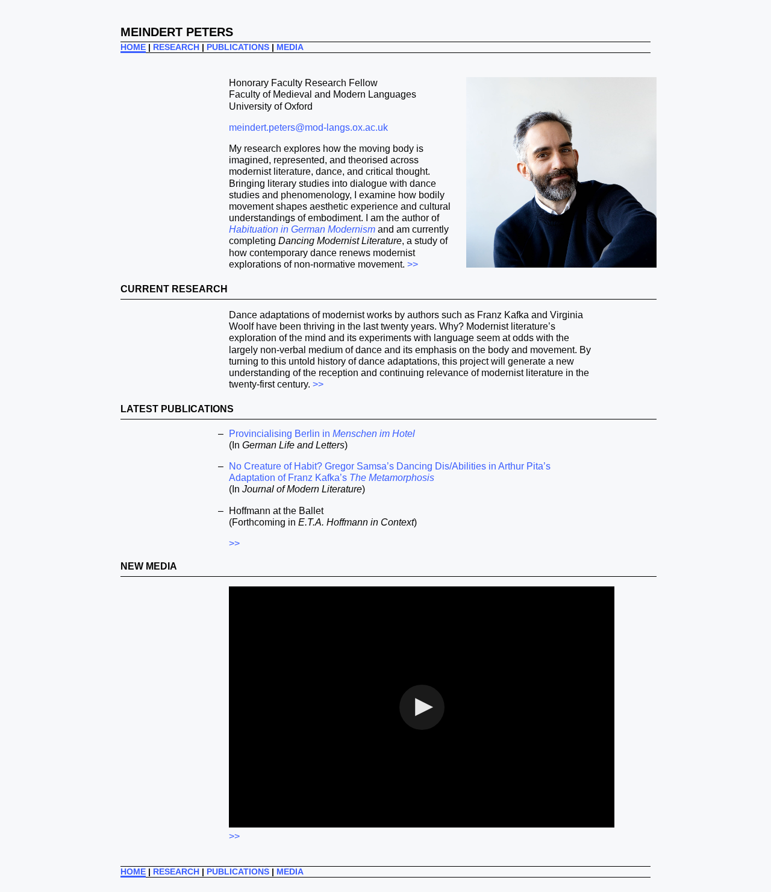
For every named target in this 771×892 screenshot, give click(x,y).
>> (412, 264)
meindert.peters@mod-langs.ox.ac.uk (308, 127)
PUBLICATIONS (238, 47)
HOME (133, 47)
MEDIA (290, 47)
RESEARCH (176, 47)
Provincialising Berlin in (322, 434)
